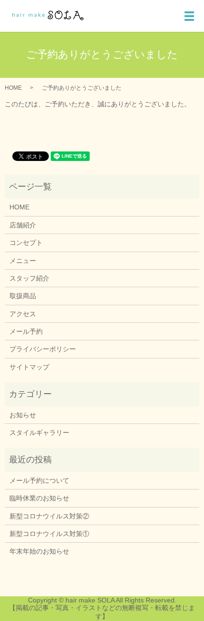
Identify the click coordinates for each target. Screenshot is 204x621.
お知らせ (22, 415)
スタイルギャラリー (39, 432)
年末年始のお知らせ (39, 551)
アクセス (22, 314)
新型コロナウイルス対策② (49, 516)
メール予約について (39, 480)
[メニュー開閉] (189, 16)
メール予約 (26, 331)
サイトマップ (29, 367)
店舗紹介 (22, 225)
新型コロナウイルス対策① (49, 533)
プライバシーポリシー (42, 349)
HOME (13, 88)
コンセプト (26, 242)
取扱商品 (22, 296)
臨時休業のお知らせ (39, 498)
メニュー (22, 260)
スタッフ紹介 (29, 278)
